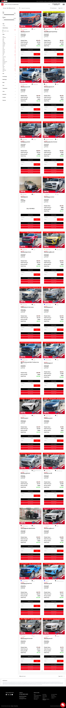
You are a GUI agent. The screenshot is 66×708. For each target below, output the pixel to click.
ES (6, 1)
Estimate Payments (30, 170)
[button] (41, 19)
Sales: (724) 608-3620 (40, 1)
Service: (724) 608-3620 (48, 1)
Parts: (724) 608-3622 (56, 1)
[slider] (3, 14)
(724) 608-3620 (56, 3)
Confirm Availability (30, 57)
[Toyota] (2, 4)
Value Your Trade (30, 62)
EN (3, 1)
